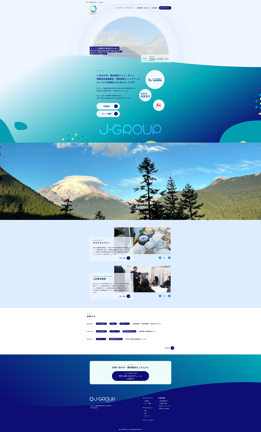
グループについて (120, 8)
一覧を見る (167, 348)
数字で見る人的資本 (164, 408)
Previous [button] (160, 257)
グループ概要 (106, 114)
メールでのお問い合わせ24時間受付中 (132, 376)
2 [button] (164, 257)
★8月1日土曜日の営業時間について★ (135, 339)
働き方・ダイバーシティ (165, 406)
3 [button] (165, 257)
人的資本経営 (139, 8)
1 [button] (162, 257)
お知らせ (146, 8)
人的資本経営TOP (163, 401)
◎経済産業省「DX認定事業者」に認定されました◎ (159, 59)
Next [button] (169, 257)
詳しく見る (123, 258)
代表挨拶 (106, 106)
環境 (145, 411)
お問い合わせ (166, 8)
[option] (160, 240)
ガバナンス (147, 416)
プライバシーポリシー (149, 420)
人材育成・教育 (163, 403)
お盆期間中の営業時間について (147, 331)
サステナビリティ (130, 8)
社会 (145, 413)
